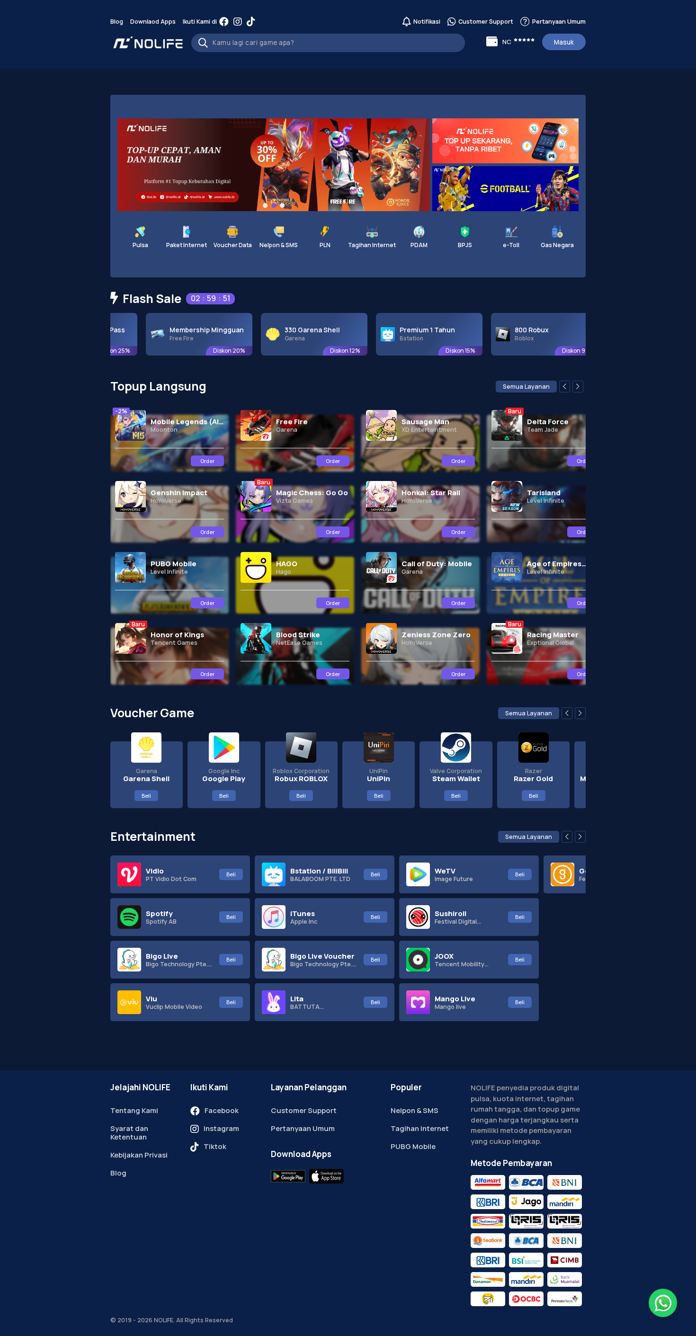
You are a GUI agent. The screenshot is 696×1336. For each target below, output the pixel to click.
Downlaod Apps (153, 21)
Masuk (564, 42)
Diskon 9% (529, 351)
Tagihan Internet (420, 1128)
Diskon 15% (413, 351)
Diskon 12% (298, 351)
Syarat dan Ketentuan (129, 1132)
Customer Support (304, 1110)
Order (207, 460)
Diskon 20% (182, 351)
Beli (146, 795)
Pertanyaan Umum (303, 1128)
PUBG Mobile (413, 1146)
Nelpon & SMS (414, 1110)
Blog (116, 21)
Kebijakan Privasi (139, 1155)
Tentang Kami (134, 1110)
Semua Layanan (526, 387)
